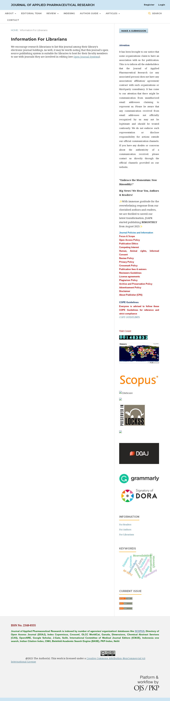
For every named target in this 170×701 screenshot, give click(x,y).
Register (149, 4)
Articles (112, 13)
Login (161, 4)
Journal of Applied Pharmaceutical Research (52, 5)
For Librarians (126, 534)
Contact (13, 20)
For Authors (125, 529)
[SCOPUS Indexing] (139, 386)
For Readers (125, 524)
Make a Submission (133, 30)
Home (14, 30)
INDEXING (69, 13)
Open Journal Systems (86, 56)
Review (51, 13)
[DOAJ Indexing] (139, 463)
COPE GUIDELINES (129, 317)
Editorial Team (31, 13)
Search (156, 13)
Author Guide (89, 13)
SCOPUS (139, 631)
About (9, 13)
